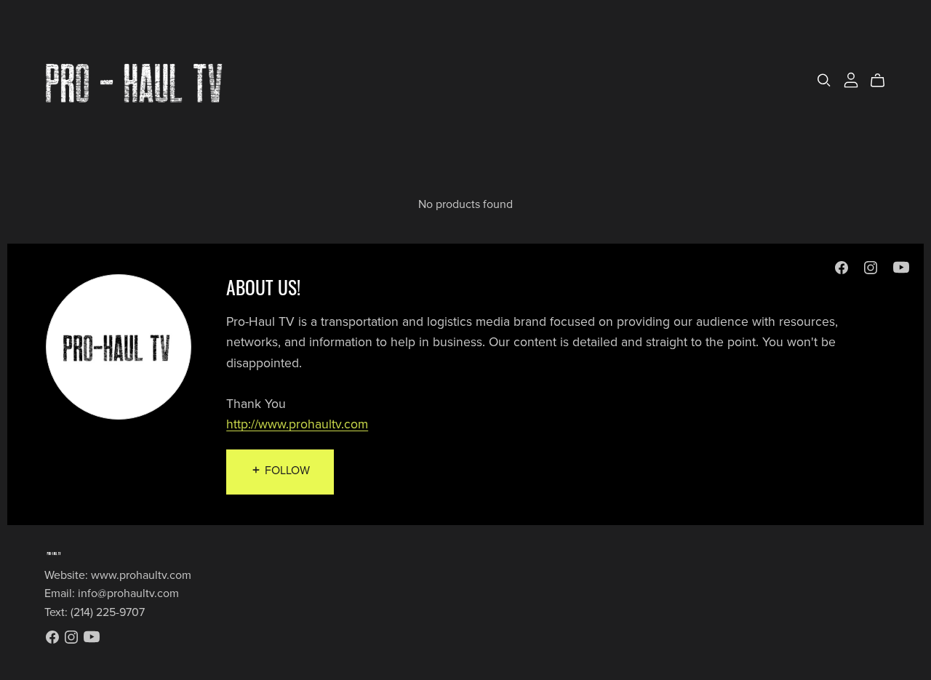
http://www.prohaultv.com (297, 424)
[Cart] (883, 80)
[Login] (851, 79)
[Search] (824, 80)
